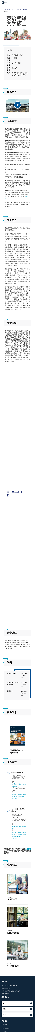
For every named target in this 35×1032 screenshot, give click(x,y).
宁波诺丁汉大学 (6, 9)
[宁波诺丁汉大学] (5, 2)
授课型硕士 (18, 9)
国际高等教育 (13, 933)
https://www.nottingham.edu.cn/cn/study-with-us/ (18, 796)
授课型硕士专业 (27, 9)
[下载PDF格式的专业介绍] (17, 736)
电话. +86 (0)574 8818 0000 (9, 985)
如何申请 (28, 849)
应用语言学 (12, 899)
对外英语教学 (13, 966)
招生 (13, 9)
